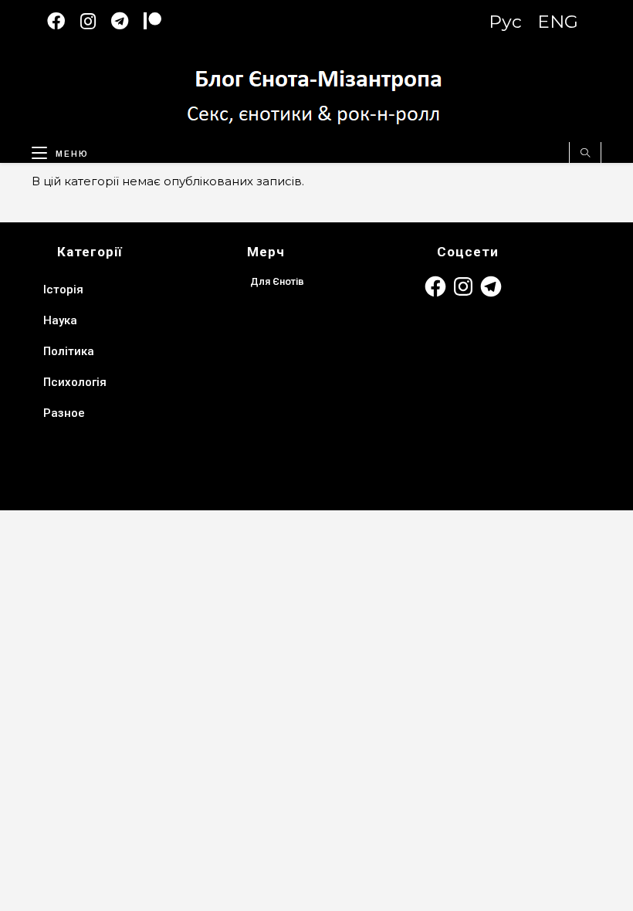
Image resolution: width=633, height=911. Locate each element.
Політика (68, 351)
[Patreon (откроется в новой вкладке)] (160, 21)
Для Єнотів (277, 281)
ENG (557, 22)
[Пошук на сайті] (585, 153)
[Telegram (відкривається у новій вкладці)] (127, 21)
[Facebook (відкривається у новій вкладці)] (63, 21)
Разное (64, 413)
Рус (505, 22)
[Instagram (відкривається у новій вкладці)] (95, 21)
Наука (60, 320)
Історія (63, 289)
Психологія (75, 382)
